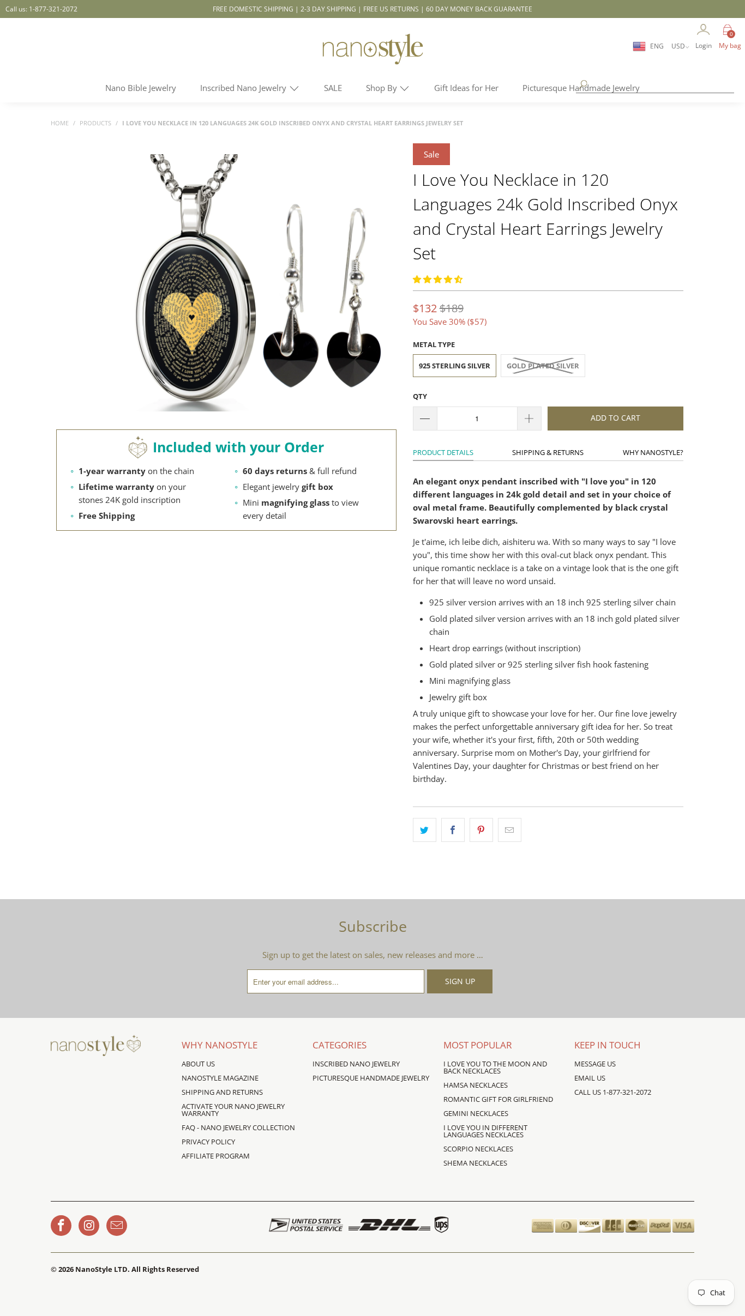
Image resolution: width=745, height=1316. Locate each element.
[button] (437, 279)
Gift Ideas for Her (466, 87)
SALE (333, 87)
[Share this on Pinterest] (481, 830)
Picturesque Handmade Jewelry (371, 1078)
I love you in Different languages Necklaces (485, 1131)
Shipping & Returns (548, 452)
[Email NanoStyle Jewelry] (116, 1225)
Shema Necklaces (475, 1163)
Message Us (595, 1064)
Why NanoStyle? (653, 452)
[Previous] (126, 283)
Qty (420, 396)
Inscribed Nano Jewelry (244, 87)
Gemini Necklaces (475, 1113)
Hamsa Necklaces (475, 1085)
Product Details (443, 452)
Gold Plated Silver (543, 366)
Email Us (589, 1078)
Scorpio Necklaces (478, 1149)
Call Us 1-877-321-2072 (612, 1092)
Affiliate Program (216, 1156)
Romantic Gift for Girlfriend (498, 1099)
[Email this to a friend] (509, 830)
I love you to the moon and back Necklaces (495, 1067)
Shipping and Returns (222, 1092)
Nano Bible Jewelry (140, 87)
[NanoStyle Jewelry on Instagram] (89, 1225)
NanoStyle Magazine (220, 1078)
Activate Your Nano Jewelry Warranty (233, 1109)
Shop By (382, 87)
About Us (198, 1064)
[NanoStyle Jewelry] (372, 57)
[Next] (386, 283)
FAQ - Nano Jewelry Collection (238, 1127)
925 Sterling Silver (454, 366)
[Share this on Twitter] (424, 830)
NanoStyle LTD (101, 1269)
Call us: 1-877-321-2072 (41, 9)
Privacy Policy (208, 1142)
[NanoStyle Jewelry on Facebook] (61, 1225)
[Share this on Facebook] (453, 830)
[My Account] (703, 30)
